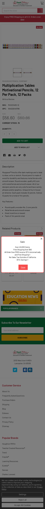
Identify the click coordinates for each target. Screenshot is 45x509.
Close (23, 267)
